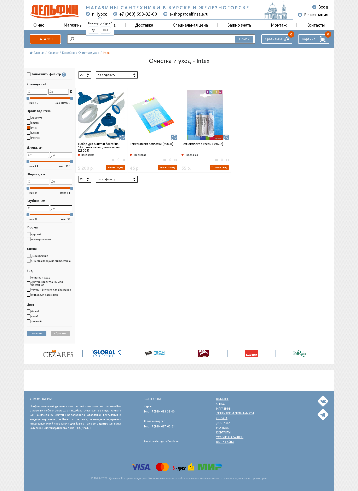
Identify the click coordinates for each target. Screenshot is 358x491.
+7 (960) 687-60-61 (162, 426)
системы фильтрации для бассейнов (47, 283)
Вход (323, 7)
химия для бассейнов (44, 294)
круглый (36, 234)
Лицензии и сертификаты (235, 413)
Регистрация (316, 14)
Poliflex (35, 137)
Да (93, 30)
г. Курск (99, 14)
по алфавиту (106, 74)
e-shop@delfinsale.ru (188, 14)
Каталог (45, 39)
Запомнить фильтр (46, 74)
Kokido (35, 132)
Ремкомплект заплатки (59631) (151, 144)
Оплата (221, 418)
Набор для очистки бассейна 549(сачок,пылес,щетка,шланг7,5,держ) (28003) (101, 147)
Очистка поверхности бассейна (51, 260)
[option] (58, 353)
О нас (220, 403)
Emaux (35, 122)
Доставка (144, 25)
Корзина (308, 39)
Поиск (244, 39)
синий (34, 316)
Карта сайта (225, 442)
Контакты (315, 25)
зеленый (36, 321)
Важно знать (239, 25)
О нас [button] (38, 25)
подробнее (85, 428)
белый (35, 311)
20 (81, 74)
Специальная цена (190, 25)
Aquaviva (36, 117)
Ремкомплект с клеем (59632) (202, 144)
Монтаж (279, 25)
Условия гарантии (229, 437)
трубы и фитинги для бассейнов (51, 289)
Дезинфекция (39, 255)
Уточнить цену (115, 167)
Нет (105, 30)
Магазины (73, 25)
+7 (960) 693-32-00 (138, 14)
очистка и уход (40, 277)
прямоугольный (41, 239)
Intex (34, 127)
